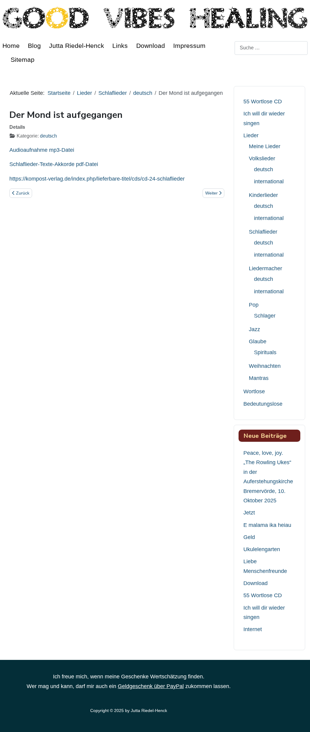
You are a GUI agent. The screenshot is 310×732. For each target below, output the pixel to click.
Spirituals (265, 352)
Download (150, 45)
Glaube (257, 341)
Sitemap (23, 59)
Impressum (189, 45)
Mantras (259, 378)
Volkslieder (262, 158)
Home (11, 45)
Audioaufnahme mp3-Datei (41, 150)
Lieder (251, 135)
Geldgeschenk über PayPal (151, 686)
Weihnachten (265, 366)
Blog (34, 45)
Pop (254, 305)
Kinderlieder (263, 195)
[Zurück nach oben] (299, 720)
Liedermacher (265, 268)
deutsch (48, 135)
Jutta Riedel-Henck (76, 45)
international (269, 181)
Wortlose (254, 391)
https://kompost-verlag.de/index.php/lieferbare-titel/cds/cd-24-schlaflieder (97, 179)
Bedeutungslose (262, 404)
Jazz (254, 329)
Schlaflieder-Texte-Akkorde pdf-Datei (53, 164)
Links (120, 45)
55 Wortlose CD (262, 101)
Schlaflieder (263, 232)
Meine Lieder (264, 146)
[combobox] (271, 48)
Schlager (264, 316)
